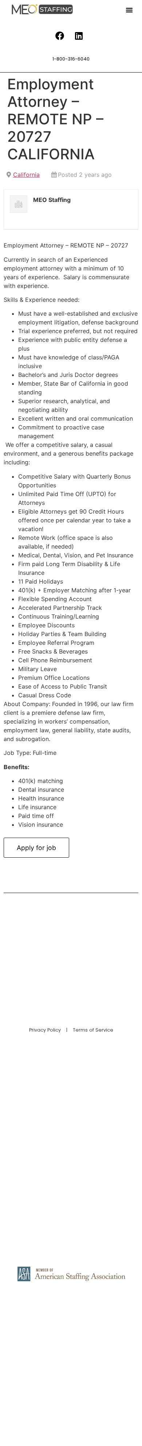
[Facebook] (59, 35)
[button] (129, 9)
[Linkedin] (79, 35)
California (26, 174)
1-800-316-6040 (71, 58)
